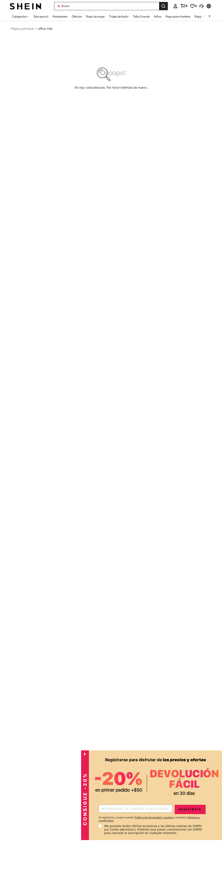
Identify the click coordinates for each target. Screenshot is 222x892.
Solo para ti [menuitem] (41, 16)
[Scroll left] (204, 16)
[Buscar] (163, 6)
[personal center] (175, 6)
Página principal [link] (22, 28)
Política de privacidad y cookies (154, 817)
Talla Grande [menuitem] (141, 16)
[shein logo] (25, 6)
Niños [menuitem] (157, 16)
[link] (184, 5)
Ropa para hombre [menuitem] (178, 16)
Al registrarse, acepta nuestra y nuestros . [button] (149, 819)
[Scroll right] (209, 16)
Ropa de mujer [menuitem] (95, 16)
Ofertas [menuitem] (77, 16)
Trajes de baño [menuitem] (118, 16)
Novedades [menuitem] (60, 16)
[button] (201, 6)
